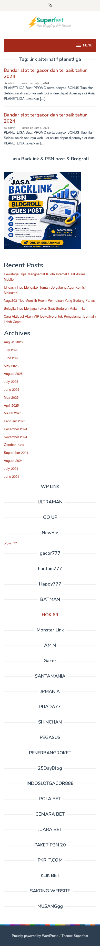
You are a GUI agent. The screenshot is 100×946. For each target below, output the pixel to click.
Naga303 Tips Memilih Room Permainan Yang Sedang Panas (49, 300)
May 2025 (11, 397)
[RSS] (50, 5)
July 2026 (11, 349)
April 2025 (11, 405)
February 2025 (14, 420)
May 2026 (11, 365)
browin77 (10, 543)
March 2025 (12, 413)
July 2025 (11, 381)
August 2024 (13, 460)
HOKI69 (50, 615)
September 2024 (16, 452)
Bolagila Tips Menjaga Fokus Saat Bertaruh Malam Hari (45, 308)
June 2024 (11, 476)
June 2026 (11, 357)
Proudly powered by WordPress (35, 935)
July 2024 (11, 468)
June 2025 (11, 389)
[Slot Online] (50, 21)
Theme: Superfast (75, 935)
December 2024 (15, 428)
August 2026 (13, 341)
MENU (87, 45)
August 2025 (13, 373)
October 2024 (14, 444)
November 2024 (15, 436)
